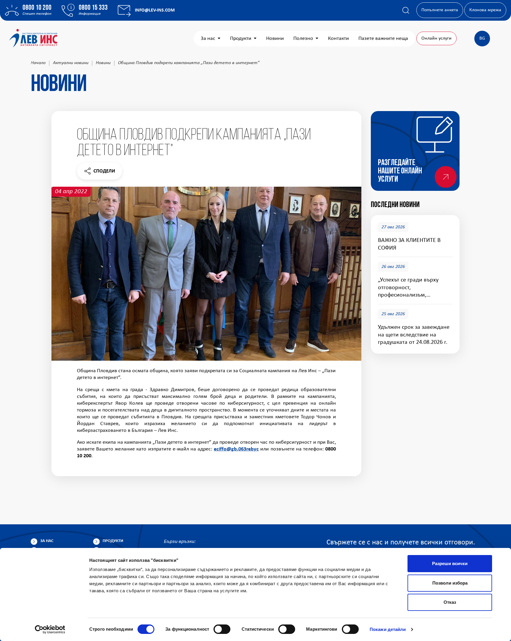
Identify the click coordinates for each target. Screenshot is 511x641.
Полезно (303, 38)
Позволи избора (450, 582)
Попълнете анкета (439, 10)
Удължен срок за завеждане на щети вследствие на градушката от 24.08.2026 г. (413, 334)
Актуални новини (70, 63)
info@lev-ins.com (155, 10)
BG (482, 38)
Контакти (338, 38)
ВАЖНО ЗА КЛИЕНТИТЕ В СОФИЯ (409, 244)
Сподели (99, 173)
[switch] (222, 629)
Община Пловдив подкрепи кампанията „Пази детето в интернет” (189, 63)
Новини (275, 38)
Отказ (450, 602)
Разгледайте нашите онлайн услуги (400, 171)
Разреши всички (450, 563)
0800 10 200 (36, 8)
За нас (208, 38)
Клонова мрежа (485, 10)
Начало (38, 63)
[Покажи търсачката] (405, 10)
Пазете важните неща (383, 38)
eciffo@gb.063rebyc (236, 449)
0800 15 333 (93, 8)
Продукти (240, 38)
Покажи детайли (388, 629)
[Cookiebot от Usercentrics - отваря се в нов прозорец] (50, 629)
